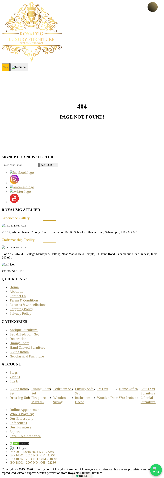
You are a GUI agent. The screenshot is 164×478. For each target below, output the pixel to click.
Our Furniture (20, 427)
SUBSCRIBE (48, 165)
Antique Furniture (24, 330)
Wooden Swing (59, 399)
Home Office (128, 389)
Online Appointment (25, 409)
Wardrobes (127, 397)
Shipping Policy (21, 309)
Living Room (19, 352)
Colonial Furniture (148, 399)
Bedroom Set (63, 389)
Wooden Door (107, 397)
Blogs (14, 372)
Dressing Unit (20, 397)
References (18, 423)
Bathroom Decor (82, 399)
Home (14, 287)
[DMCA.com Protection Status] (20, 444)
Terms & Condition (24, 300)
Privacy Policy (20, 313)
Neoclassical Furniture (27, 356)
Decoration (18, 338)
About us (16, 291)
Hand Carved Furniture (28, 347)
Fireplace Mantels (38, 399)
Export (15, 431)
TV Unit (102, 389)
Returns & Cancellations (28, 304)
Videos (15, 377)
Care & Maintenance (25, 436)
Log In (14, 381)
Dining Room (19, 343)
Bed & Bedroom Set (24, 334)
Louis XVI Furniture (148, 391)
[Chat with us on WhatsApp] (156, 470)
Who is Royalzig (22, 414)
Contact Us (18, 296)
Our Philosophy (21, 418)
